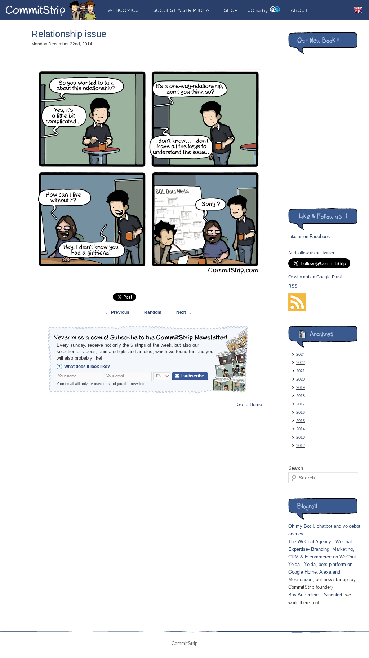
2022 (300, 362)
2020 (300, 379)
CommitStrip (51, 10)
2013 (300, 437)
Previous (117, 312)
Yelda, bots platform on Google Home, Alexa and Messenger (320, 572)
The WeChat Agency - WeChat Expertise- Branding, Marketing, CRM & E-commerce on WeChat (322, 549)
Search (295, 468)
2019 (300, 387)
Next (184, 312)
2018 (300, 396)
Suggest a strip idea (181, 10)
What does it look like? (87, 366)
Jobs (254, 10)
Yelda (294, 564)
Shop (231, 10)
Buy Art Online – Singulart (315, 594)
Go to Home (249, 404)
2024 (300, 354)
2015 (300, 420)
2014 (300, 429)
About (299, 10)
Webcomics (122, 10)
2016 (300, 412)
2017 (300, 404)
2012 (300, 445)
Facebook (320, 236)
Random (152, 312)
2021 (300, 371)
